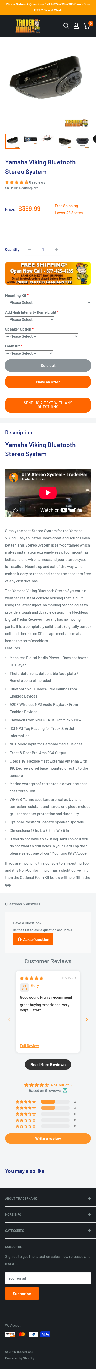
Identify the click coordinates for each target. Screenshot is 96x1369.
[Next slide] (87, 1019)
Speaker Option (18, 329)
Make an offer (48, 381)
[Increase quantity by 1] (56, 249)
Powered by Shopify (19, 1358)
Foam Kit (12, 346)
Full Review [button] (29, 1045)
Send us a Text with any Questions (48, 405)
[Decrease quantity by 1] (29, 249)
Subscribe (22, 1293)
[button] (17, 182)
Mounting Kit (15, 295)
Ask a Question (35, 939)
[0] (86, 26)
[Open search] (66, 26)
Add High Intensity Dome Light (30, 312)
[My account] (76, 26)
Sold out (48, 365)
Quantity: (13, 249)
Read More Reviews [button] (48, 1064)
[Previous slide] (9, 1019)
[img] (31, 978)
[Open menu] (7, 26)
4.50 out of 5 (61, 1085)
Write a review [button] (48, 1138)
